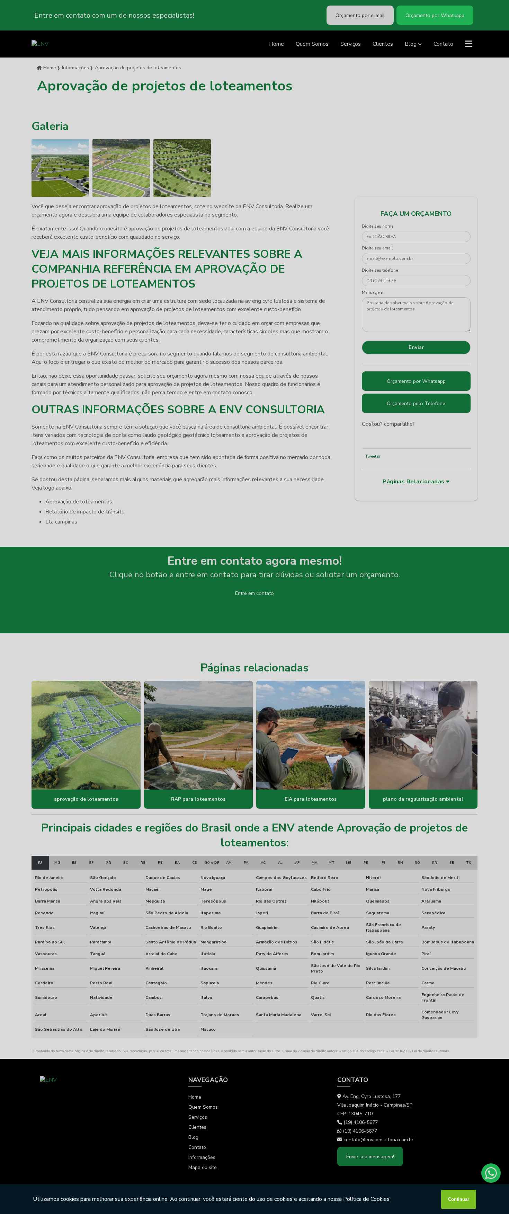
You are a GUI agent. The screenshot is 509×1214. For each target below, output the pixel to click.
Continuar (458, 1199)
